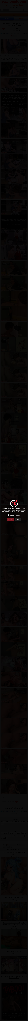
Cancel (18, 519)
